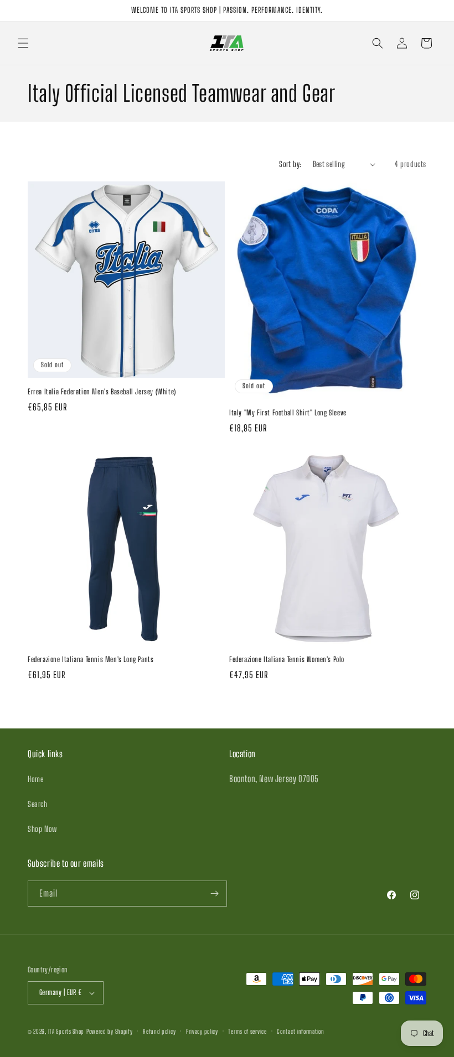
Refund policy (159, 1031)
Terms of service (247, 1031)
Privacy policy (202, 1031)
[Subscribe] (214, 894)
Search (38, 804)
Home (35, 779)
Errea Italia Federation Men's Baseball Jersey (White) (102, 391)
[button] (23, 43)
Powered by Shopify (109, 1031)
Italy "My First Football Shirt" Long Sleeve (288, 412)
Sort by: (290, 164)
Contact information (300, 1031)
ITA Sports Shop (66, 1031)
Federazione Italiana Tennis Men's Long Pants (90, 659)
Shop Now (42, 829)
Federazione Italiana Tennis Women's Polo (286, 659)
